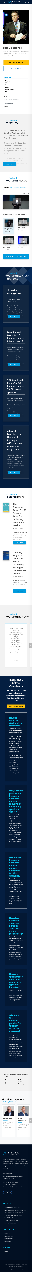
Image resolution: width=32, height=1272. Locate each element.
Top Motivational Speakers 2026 (13, 1212)
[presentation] (30, 645)
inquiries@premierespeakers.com (17, 1186)
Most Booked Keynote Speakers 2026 (15, 1210)
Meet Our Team (8, 1236)
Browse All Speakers (10, 1223)
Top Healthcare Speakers (11, 1220)
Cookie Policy (20, 1269)
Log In (6, 1251)
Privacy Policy (10, 1269)
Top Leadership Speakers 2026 (13, 1215)
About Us (7, 1233)
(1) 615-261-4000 (13, 1182)
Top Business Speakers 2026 (12, 1207)
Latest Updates (8, 1238)
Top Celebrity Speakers (10, 1218)
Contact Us (7, 1241)
